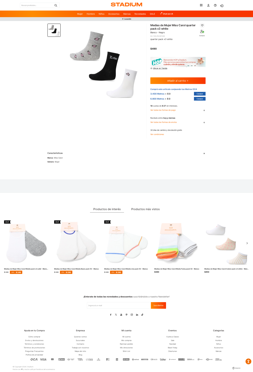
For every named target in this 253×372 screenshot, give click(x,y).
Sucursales (80, 340)
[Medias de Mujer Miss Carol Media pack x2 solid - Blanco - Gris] (26, 243)
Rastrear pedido (126, 344)
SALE (152, 14)
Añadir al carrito (176, 80)
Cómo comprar (34, 337)
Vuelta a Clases (172, 337)
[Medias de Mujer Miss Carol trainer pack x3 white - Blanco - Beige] (226, 243)
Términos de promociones (34, 348)
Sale (172, 340)
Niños (101, 14)
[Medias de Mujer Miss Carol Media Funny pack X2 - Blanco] (176, 243)
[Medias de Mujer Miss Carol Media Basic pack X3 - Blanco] (76, 243)
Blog (80, 355)
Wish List (126, 351)
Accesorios (113, 14)
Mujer (80, 14)
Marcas (127, 14)
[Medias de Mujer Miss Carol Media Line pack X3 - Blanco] (126, 243)
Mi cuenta (126, 337)
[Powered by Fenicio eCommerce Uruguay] (236, 368)
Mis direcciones (126, 348)
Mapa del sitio (80, 351)
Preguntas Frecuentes (34, 351)
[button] (56, 5)
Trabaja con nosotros (80, 348)
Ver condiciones (157, 134)
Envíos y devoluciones (34, 340)
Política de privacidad (34, 355)
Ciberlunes (172, 351)
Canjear (200, 94)
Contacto (202, 35)
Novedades (140, 14)
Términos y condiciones (34, 344)
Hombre (91, 14)
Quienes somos (80, 337)
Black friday (172, 348)
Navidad (172, 344)
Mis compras (126, 340)
